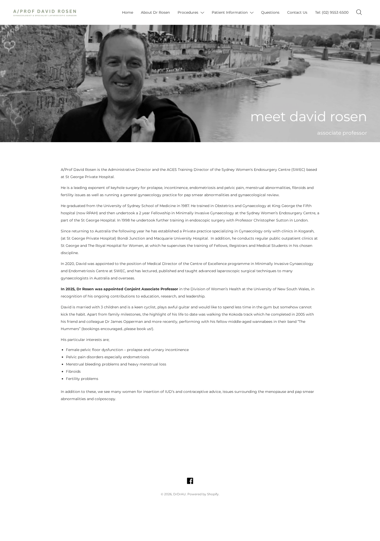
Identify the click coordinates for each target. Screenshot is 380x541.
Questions (270, 12)
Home (127, 12)
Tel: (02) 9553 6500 (331, 12)
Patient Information (230, 12)
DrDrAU (179, 494)
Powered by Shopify (203, 494)
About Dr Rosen (155, 12)
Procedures (188, 12)
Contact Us (297, 12)
